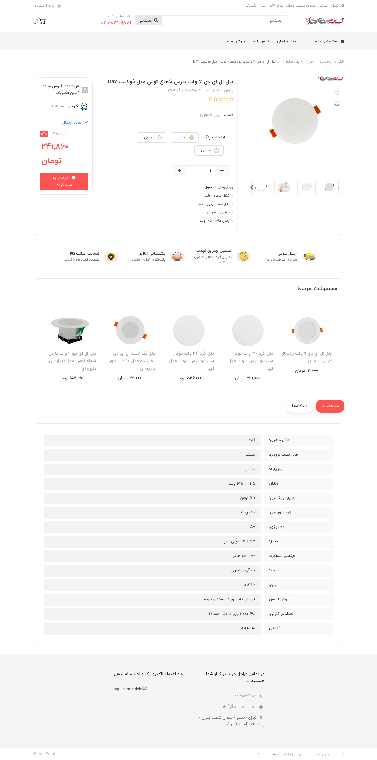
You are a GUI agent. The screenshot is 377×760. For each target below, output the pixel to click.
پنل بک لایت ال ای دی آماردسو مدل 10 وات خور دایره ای (132, 360)
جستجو (147, 20)
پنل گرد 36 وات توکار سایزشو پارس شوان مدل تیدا (250, 360)
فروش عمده (236, 41)
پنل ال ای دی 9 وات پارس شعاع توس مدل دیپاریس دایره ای (72, 360)
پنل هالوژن (210, 115)
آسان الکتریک (287, 754)
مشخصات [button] (330, 406)
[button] (39, 21)
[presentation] (338, 187)
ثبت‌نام (39, 5)
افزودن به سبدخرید (62, 181)
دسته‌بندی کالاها (327, 41)
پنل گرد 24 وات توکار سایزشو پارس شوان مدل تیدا (191, 360)
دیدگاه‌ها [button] (299, 406)
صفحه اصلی (286, 41)
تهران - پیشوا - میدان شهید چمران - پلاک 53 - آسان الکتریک (292, 5)
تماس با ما (261, 41)
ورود (51, 5)
